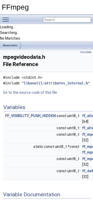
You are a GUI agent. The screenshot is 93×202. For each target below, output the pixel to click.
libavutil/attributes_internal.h (56, 83)
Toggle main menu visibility (6, 19)
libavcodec (10, 45)
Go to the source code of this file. (30, 92)
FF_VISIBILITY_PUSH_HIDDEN (30, 116)
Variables (86, 52)
